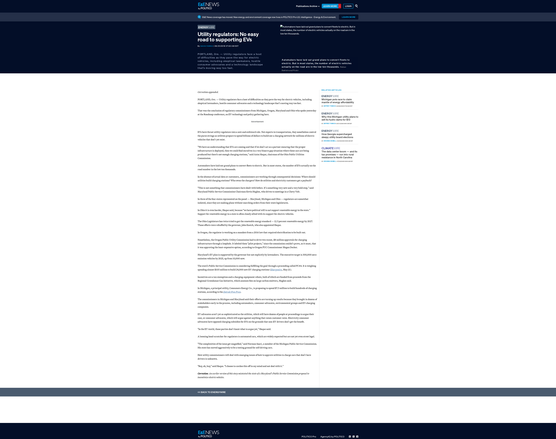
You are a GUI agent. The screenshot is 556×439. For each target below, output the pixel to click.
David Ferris (207, 46)
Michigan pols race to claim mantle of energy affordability (338, 101)
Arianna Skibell (330, 141)
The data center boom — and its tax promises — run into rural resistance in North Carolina (339, 154)
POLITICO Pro (309, 436)
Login (348, 6)
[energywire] (331, 96)
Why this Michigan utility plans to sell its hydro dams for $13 (340, 118)
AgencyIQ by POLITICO (332, 436)
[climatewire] (331, 148)
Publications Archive (306, 6)
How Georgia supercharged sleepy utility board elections (337, 135)
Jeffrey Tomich (330, 106)
